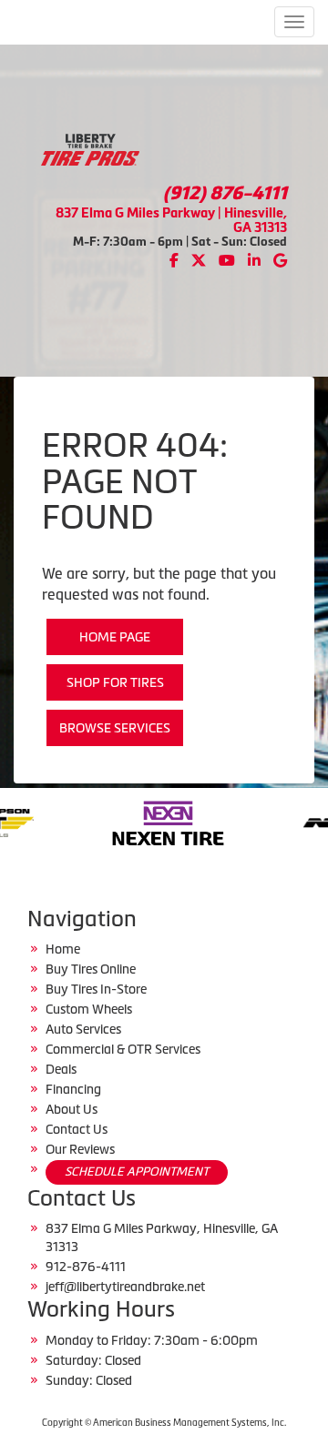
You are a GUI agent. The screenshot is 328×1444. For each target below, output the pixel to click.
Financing (73, 1089)
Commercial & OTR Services (123, 1049)
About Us (71, 1109)
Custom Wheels (89, 1009)
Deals (61, 1069)
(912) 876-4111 (225, 193)
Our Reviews (80, 1149)
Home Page (114, 637)
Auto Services (83, 1029)
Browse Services (114, 728)
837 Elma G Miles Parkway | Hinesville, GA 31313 (171, 220)
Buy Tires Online (91, 969)
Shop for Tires (115, 682)
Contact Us (77, 1129)
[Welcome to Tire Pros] (90, 148)
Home (63, 949)
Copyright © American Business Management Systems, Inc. (164, 1423)
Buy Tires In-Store (96, 989)
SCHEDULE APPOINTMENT (137, 1171)
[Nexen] (128, 821)
